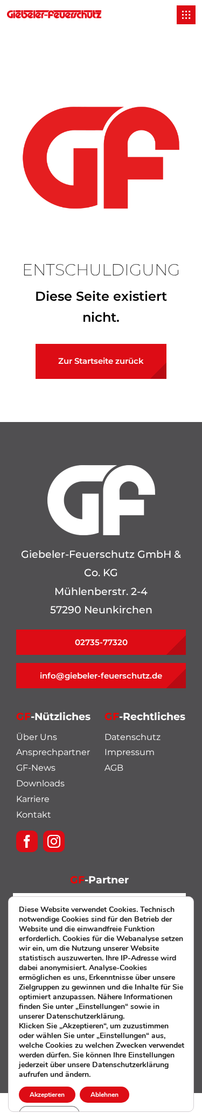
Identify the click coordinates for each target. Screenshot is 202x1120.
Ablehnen (104, 1094)
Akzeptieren (47, 1094)
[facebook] (27, 841)
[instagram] (54, 841)
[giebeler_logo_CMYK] (54, 15)
